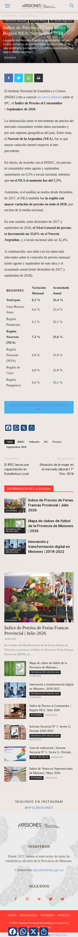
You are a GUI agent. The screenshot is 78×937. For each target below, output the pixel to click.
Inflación (34, 441)
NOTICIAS (64, 915)
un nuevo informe (49, 97)
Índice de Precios (29, 15)
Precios (57, 441)
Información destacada (15, 20)
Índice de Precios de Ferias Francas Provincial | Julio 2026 (50, 505)
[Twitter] (18, 78)
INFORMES (47, 915)
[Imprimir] (38, 78)
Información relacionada (29, 488)
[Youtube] (62, 899)
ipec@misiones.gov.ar (48, 870)
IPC (46, 441)
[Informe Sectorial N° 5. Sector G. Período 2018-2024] (15, 732)
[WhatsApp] (28, 78)
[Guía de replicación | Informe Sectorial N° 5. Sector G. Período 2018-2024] (15, 753)
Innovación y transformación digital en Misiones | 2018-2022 (49, 546)
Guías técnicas (40, 757)
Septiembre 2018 (16, 447)
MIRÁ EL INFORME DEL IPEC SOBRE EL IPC (39, 407)
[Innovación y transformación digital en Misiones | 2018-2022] (15, 546)
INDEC (21, 441)
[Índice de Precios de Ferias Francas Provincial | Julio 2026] (15, 505)
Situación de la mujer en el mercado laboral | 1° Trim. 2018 (57, 469)
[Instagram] (27, 899)
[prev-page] (7, 562)
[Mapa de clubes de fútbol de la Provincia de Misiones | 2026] (15, 525)
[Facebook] (8, 78)
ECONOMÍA (9, 15)
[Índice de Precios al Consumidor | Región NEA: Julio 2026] (15, 711)
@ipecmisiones (39, 807)
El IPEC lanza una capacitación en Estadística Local (16, 469)
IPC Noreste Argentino (61, 20)
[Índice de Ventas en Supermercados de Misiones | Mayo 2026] (15, 774)
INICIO (12, 915)
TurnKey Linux (59, 934)
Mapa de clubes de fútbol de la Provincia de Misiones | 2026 (50, 526)
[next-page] (14, 562)
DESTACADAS (28, 915)
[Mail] (39, 899)
